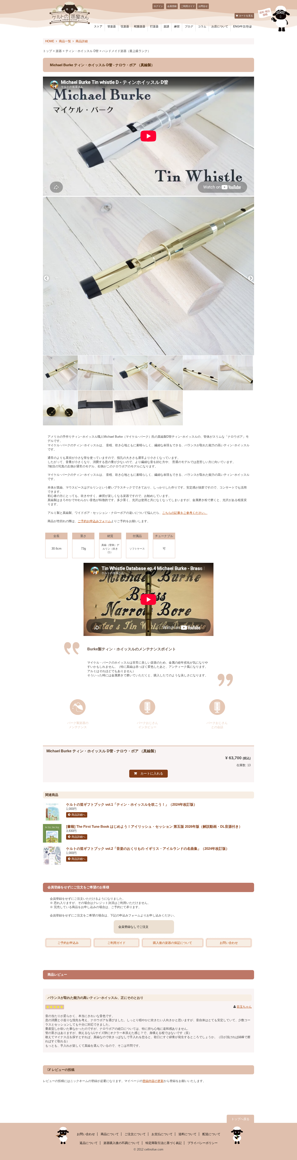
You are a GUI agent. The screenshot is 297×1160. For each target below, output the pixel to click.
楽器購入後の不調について (121, 1143)
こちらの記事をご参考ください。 (184, 513)
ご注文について (135, 1134)
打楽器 (154, 26)
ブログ (189, 26)
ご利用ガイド (188, 6)
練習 (177, 26)
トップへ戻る (240, 1119)
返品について (89, 1143)
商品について (110, 1134)
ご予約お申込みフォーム (94, 521)
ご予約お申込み (68, 943)
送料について (187, 1134)
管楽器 (111, 26)
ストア (98, 26)
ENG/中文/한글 (242, 26)
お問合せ (203, 6)
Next (251, 278)
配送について (211, 1134)
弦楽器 (125, 26)
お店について (219, 26)
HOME (49, 41)
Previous (46, 278)
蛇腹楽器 (139, 26)
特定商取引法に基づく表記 (163, 1143)
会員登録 (172, 6)
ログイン (158, 6)
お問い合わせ (229, 943)
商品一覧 (65, 41)
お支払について (162, 1134)
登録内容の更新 (153, 1081)
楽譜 (166, 26)
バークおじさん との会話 (217, 724)
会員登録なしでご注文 (133, 927)
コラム (202, 26)
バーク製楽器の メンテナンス (77, 724)
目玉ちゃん (244, 1006)
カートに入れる (151, 773)
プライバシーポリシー (202, 1143)
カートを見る (246, 15)
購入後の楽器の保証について (172, 943)
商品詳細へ (78, 814)
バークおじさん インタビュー (147, 724)
